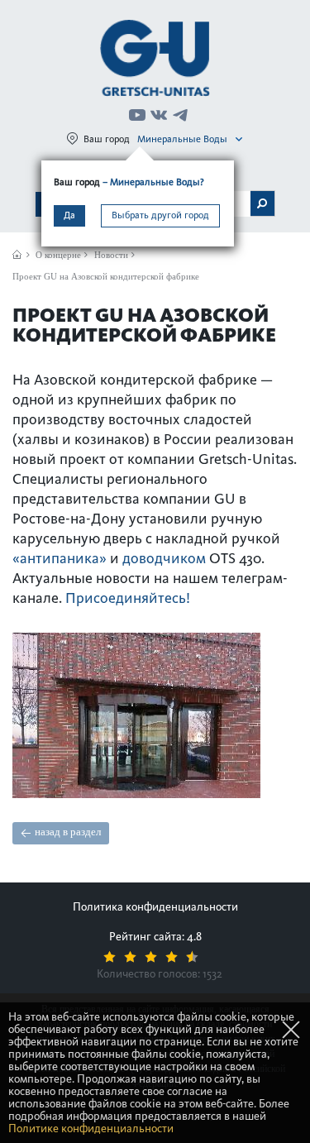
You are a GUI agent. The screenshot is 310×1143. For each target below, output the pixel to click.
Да (69, 215)
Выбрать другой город (160, 215)
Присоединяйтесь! (127, 598)
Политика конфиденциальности (155, 907)
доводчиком (164, 558)
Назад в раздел (68, 831)
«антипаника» (59, 558)
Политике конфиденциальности (91, 1128)
